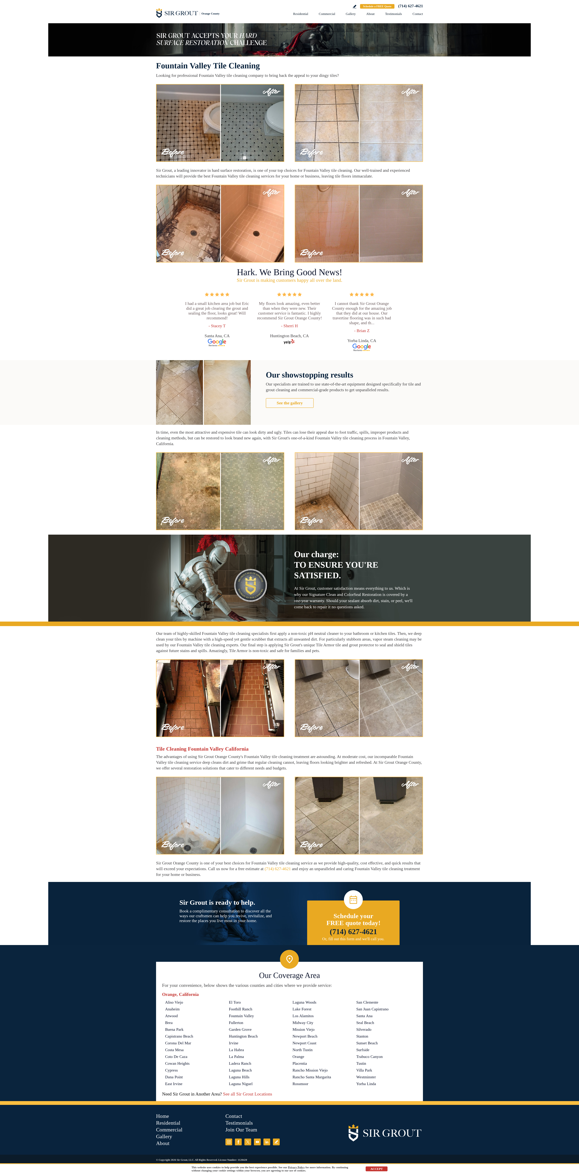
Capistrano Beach (179, 1036)
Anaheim (172, 1009)
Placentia (300, 1063)
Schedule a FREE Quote (377, 6)
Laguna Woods (304, 1002)
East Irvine (173, 1084)
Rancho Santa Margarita (312, 1077)
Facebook (238, 1142)
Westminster (366, 1077)
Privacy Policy (296, 1167)
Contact (418, 14)
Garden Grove (240, 1029)
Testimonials (393, 14)
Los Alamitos (303, 1016)
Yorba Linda (366, 1084)
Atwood (171, 1016)
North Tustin (303, 1050)
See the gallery (290, 403)
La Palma (236, 1056)
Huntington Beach (243, 1036)
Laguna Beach (240, 1070)
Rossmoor (300, 1084)
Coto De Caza (176, 1056)
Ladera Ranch (240, 1063)
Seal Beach (365, 1022)
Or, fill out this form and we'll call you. (353, 939)
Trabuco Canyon (369, 1056)
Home (162, 1116)
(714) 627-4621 (410, 6)
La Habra (236, 1050)
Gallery (351, 14)
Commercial (327, 14)
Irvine (233, 1043)
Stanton (362, 1036)
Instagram (228, 1142)
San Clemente (367, 1002)
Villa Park (364, 1070)
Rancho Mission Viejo (310, 1070)
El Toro (235, 1002)
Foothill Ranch (240, 1009)
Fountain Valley (241, 1016)
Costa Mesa (174, 1050)
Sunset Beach (367, 1043)
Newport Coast (304, 1043)
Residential (300, 14)
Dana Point (174, 1077)
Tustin (361, 1063)
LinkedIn (266, 1142)
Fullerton (236, 1022)
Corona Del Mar (178, 1043)
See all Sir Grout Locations (247, 1093)
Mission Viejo (304, 1029)
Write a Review (354, 6)
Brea (169, 1022)
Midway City (303, 1022)
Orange (298, 1056)
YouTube (257, 1142)
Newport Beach (305, 1036)
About (370, 14)
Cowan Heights (177, 1063)
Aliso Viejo (174, 1002)
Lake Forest (302, 1009)
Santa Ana (364, 1016)
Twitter (247, 1142)
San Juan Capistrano (372, 1009)
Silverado (363, 1029)
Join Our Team (241, 1130)
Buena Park (174, 1029)
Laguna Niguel (241, 1084)
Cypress (171, 1070)
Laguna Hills (239, 1077)
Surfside (362, 1050)
